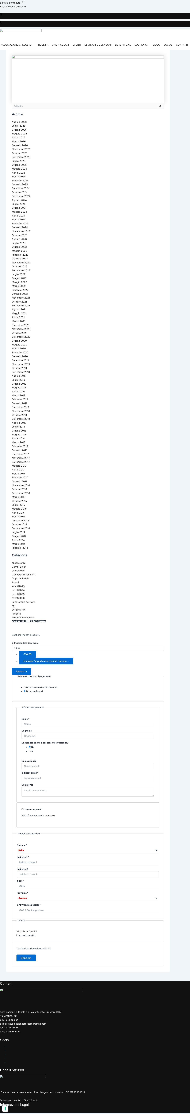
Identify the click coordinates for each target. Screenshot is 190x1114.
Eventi (15, 582)
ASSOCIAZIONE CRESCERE (16, 44)
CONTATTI (182, 44)
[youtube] (8, 1054)
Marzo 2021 (18, 321)
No (32, 747)
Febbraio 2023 (20, 254)
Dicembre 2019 (20, 360)
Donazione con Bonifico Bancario (42, 687)
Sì (32, 751)
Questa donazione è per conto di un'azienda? (45, 742)
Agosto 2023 (19, 239)
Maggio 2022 (19, 282)
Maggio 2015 (19, 508)
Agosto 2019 (19, 375)
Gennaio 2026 (20, 145)
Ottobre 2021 (19, 301)
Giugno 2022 (19, 278)
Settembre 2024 (21, 196)
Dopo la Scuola (20, 578)
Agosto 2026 (19, 121)
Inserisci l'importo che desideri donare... (46, 661)
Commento (27, 784)
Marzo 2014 (18, 543)
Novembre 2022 (21, 262)
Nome (25, 719)
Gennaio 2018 (19, 450)
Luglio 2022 (18, 274)
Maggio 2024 (19, 211)
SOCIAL (168, 44)
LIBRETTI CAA (123, 44)
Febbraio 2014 (20, 547)
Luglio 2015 (18, 504)
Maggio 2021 (19, 313)
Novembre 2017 (21, 457)
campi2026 (18, 570)
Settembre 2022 (21, 270)
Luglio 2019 (18, 379)
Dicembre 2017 (20, 454)
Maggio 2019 (19, 387)
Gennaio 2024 (20, 227)
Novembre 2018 (21, 411)
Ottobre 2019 (19, 367)
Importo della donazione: (26, 643)
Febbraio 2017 (20, 477)
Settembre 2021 (21, 305)
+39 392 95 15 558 (8, 26)
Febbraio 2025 (20, 180)
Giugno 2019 (19, 383)
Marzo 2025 (19, 176)
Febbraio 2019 (20, 399)
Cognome (27, 730)
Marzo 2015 (18, 516)
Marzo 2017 (18, 473)
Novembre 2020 (21, 328)
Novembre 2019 (21, 364)
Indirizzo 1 (23, 857)
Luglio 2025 (18, 160)
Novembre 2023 (21, 231)
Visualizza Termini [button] (26, 931)
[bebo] (8, 1062)
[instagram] (8, 1050)
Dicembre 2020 (20, 325)
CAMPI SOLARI (60, 44)
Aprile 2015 (18, 512)
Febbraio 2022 (20, 289)
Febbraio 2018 (20, 446)
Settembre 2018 (21, 418)
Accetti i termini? (27, 935)
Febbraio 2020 (20, 352)
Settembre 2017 (21, 461)
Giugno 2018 (19, 430)
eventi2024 (18, 590)
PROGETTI (42, 44)
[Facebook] (8, 1046)
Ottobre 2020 (19, 332)
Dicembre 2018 (20, 407)
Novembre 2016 (21, 485)
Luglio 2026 (18, 125)
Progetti (16, 613)
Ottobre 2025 (19, 153)
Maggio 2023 (19, 250)
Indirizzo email (30, 772)
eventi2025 (18, 594)
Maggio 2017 (19, 465)
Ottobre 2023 (19, 235)
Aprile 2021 (18, 317)
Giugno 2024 (19, 207)
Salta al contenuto (10, 2)
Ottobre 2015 (19, 500)
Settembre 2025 (21, 156)
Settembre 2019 (21, 371)
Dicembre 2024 (20, 188)
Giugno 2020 (19, 340)
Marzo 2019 (18, 395)
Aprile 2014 (18, 540)
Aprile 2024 (18, 215)
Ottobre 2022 (19, 266)
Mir (13, 605)
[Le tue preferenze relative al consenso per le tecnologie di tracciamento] (5, 1109)
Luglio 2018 (18, 426)
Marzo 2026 (19, 141)
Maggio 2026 (19, 133)
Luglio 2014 (18, 532)
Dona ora (21, 671)
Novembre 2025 (21, 149)
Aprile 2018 (18, 438)
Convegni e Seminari (23, 574)
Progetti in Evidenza (23, 617)
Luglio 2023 (18, 243)
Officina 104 (18, 609)
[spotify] (8, 1058)
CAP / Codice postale (29, 905)
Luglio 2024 (18, 203)
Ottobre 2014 (19, 524)
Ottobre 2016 (19, 489)
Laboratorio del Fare (23, 601)
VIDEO (156, 44)
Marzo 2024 (19, 219)
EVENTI (76, 44)
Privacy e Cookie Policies (15, 1111)
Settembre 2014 (21, 528)
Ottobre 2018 (19, 414)
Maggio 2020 (19, 344)
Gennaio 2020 (20, 356)
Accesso (50, 815)
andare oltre (19, 562)
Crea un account (32, 809)
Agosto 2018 (19, 422)
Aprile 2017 (18, 469)
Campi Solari (19, 566)
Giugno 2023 (19, 246)
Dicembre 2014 (20, 520)
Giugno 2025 (19, 164)
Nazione (22, 845)
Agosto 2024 (19, 200)
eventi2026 (18, 597)
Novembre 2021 (21, 297)
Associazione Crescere (13, 6)
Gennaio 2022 (20, 293)
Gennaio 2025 (20, 184)
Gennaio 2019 (19, 403)
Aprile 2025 (18, 172)
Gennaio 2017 (19, 481)
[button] (17, 45)
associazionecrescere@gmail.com (17, 18)
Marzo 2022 (19, 285)
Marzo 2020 (19, 348)
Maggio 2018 (19, 434)
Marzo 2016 (18, 496)
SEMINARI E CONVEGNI (98, 44)
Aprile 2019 (18, 391)
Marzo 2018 (18, 442)
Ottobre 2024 (19, 192)
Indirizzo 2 (22, 869)
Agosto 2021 (19, 309)
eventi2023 (18, 586)
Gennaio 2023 (20, 258)
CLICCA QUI (30, 1100)
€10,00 (27, 654)
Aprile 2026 (18, 137)
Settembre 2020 (21, 336)
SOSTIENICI (141, 44)
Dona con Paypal (34, 691)
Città (20, 881)
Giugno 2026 (19, 129)
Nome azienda (29, 761)
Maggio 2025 (19, 168)
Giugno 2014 (19, 536)
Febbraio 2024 (20, 223)
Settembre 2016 (21, 493)
